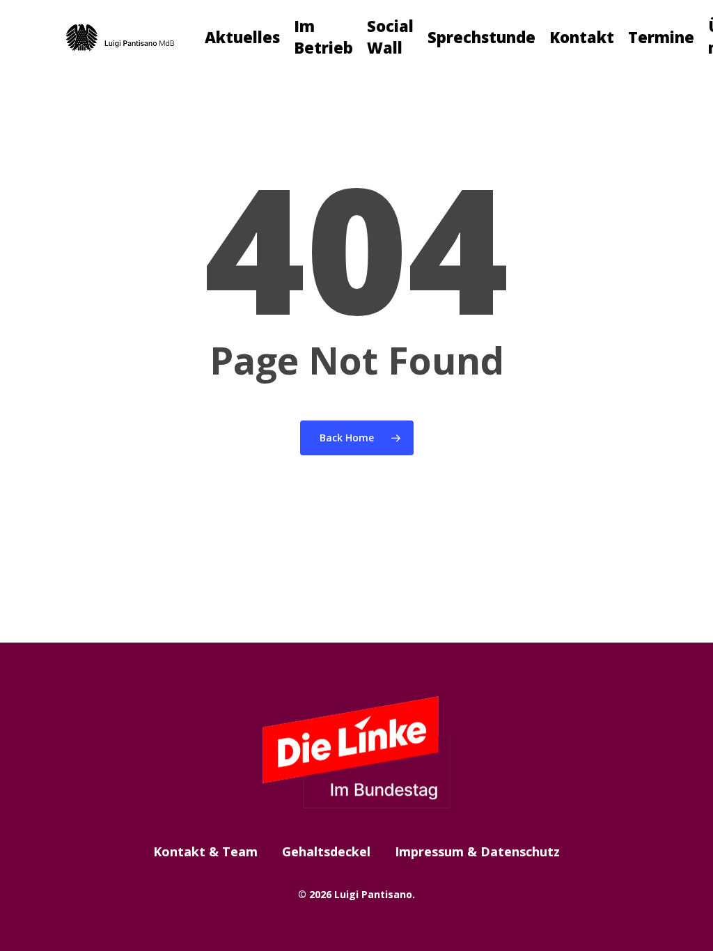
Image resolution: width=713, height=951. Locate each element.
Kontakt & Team (205, 851)
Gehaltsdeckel (326, 851)
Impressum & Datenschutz (477, 851)
